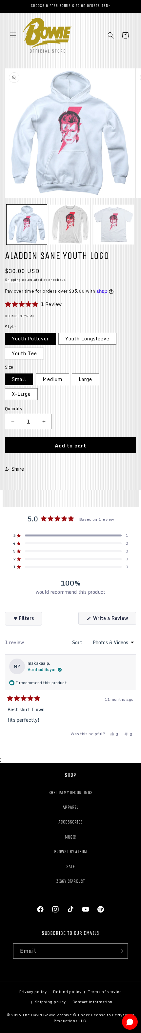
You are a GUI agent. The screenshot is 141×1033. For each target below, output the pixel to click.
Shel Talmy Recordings (70, 792)
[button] (13, 35)
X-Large (21, 394)
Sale (70, 866)
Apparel (70, 807)
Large (85, 379)
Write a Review (114, 619)
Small (19, 379)
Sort (78, 642)
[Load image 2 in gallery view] (70, 225)
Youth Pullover (30, 338)
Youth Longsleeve (87, 338)
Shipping (13, 279)
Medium (52, 379)
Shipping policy (50, 1002)
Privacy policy (33, 992)
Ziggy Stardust (70, 881)
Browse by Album (70, 852)
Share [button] (17, 469)
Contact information (92, 1002)
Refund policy (67, 992)
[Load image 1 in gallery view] (27, 225)
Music (70, 837)
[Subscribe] (120, 951)
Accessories (70, 822)
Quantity (13, 409)
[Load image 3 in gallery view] (113, 225)
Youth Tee (24, 353)
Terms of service (105, 992)
